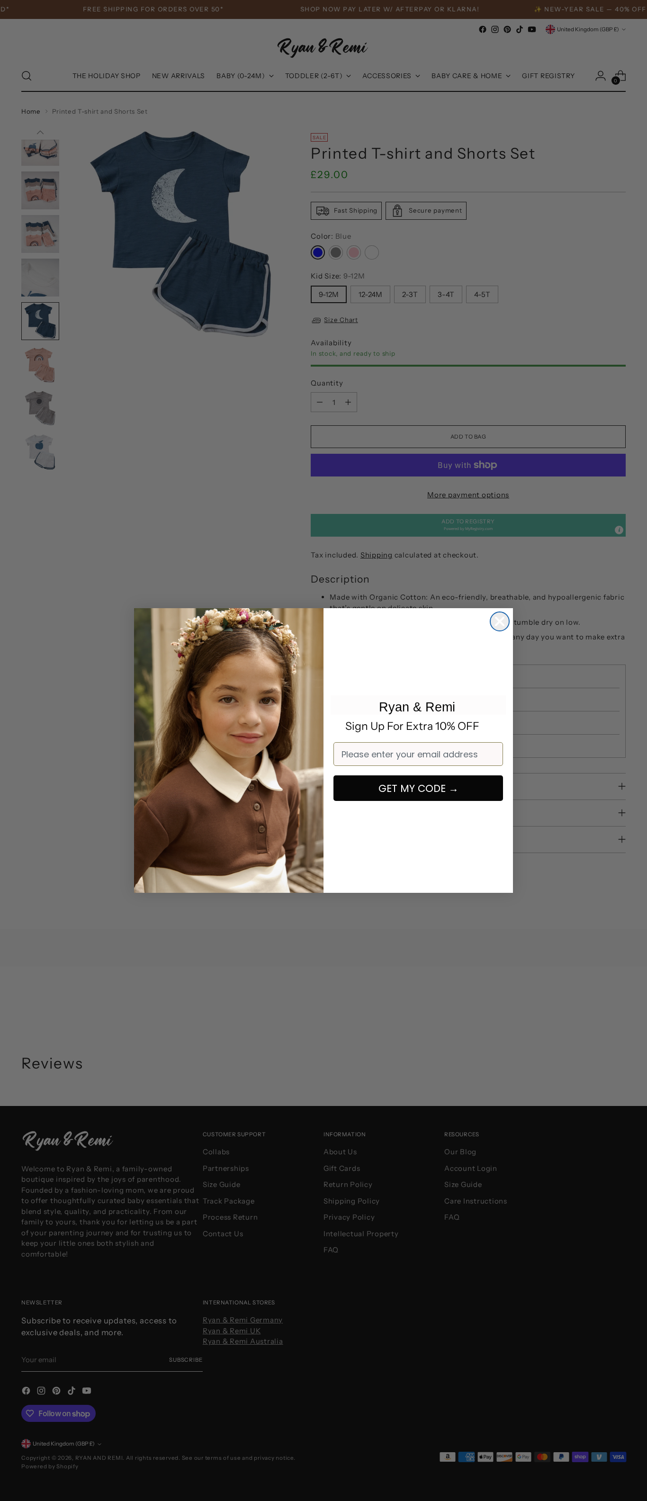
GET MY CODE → (418, 788)
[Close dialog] (499, 621)
